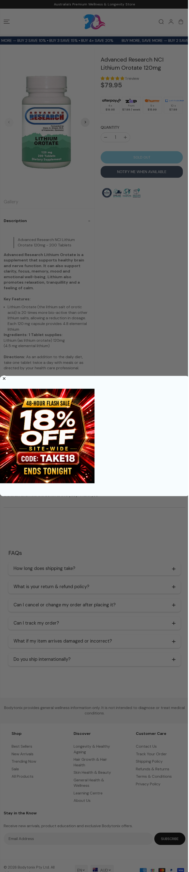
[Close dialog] (4, 378)
